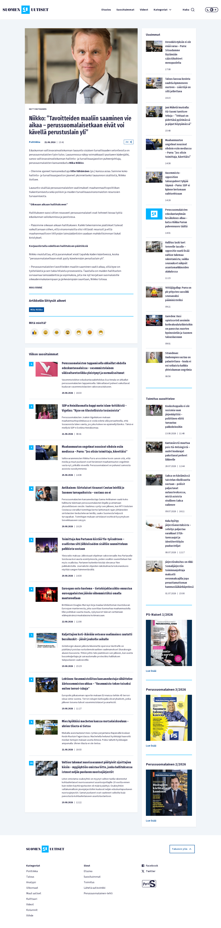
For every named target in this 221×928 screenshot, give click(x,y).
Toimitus (89, 882)
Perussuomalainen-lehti (98, 893)
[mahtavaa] (79, 332)
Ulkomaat (32, 888)
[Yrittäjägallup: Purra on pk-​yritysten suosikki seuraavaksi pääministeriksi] (154, 297)
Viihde (29, 915)
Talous (30, 877)
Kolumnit (32, 910)
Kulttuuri (31, 899)
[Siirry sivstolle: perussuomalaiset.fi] (168, 884)
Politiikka (34, 142)
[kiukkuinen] (68, 332)
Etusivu (106, 10)
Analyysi (31, 882)
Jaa (126, 141)
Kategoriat (160, 10)
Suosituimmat (125, 10)
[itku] (56, 332)
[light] (215, 9)
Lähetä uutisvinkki (94, 888)
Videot (144, 10)
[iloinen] (45, 332)
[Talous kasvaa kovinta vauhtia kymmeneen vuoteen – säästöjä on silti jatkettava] (154, 88)
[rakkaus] (90, 332)
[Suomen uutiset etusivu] (21, 10)
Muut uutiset (33, 893)
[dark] (208, 9)
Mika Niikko (36, 309)
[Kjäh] (101, 332)
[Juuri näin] (34, 332)
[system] (211, 9)
